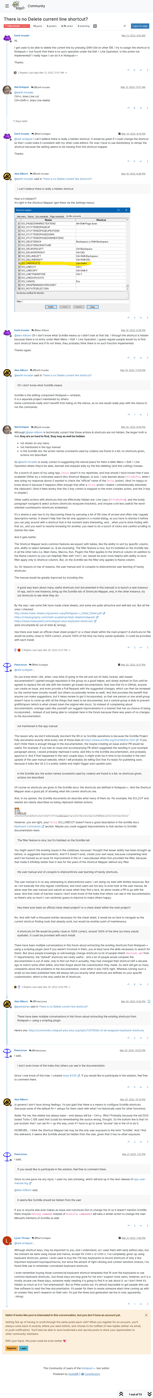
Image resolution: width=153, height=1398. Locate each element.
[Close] (146, 1315)
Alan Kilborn (21, 173)
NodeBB (73, 1374)
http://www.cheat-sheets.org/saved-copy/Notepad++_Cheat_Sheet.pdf (58, 613)
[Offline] (8, 38)
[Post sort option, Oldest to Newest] (125, 26)
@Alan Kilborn (41, 330)
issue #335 (69, 1075)
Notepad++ (89, 1368)
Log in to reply (140, 26)
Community (36, 6)
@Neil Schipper (42, 133)
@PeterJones (39, 1001)
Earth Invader (21, 35)
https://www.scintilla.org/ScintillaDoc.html (109, 739)
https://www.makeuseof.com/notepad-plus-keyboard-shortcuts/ (53, 621)
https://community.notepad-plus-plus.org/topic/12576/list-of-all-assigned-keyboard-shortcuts (86, 1030)
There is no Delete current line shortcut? (67, 178)
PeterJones (20, 664)
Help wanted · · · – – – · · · (18, 26)
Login (23, 1348)
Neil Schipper (21, 87)
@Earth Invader (42, 87)
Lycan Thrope (22, 1238)
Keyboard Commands (27, 826)
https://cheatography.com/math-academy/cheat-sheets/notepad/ (54, 617)
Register (11, 1348)
